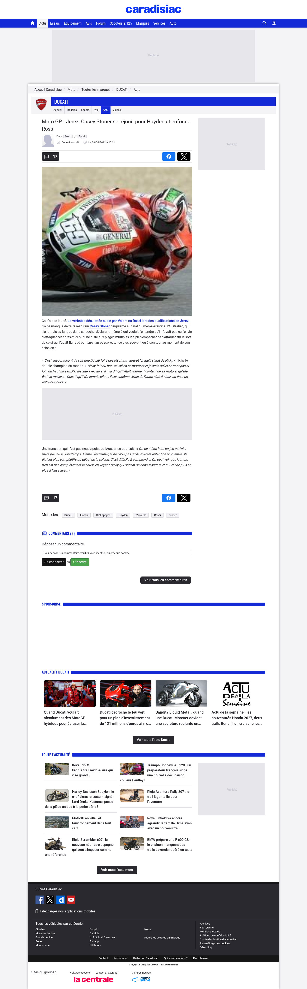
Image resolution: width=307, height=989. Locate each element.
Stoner (173, 515)
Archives (205, 923)
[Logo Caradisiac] (153, 16)
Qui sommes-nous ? (176, 958)
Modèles (72, 109)
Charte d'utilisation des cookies (218, 939)
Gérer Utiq (206, 947)
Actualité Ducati (55, 672)
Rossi (157, 515)
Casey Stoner (99, 326)
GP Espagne (103, 515)
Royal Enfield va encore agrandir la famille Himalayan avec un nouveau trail (169, 823)
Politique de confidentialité (215, 935)
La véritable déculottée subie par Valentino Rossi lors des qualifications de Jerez (128, 321)
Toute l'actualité (56, 754)
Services (159, 23)
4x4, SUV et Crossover (103, 937)
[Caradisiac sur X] (50, 900)
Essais (55, 23)
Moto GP (141, 515)
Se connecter (53, 562)
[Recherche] (264, 23)
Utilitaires (95, 945)
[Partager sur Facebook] (169, 155)
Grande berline (44, 937)
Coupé (93, 929)
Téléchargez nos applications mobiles (67, 911)
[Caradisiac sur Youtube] (71, 900)
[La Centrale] (93, 983)
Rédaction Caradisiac (145, 958)
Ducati (61, 101)
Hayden (123, 515)
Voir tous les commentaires (165, 580)
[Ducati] (41, 109)
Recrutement (200, 958)
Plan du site (207, 927)
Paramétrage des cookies (215, 943)
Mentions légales (210, 931)
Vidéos (117, 109)
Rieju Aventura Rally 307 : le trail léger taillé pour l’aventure (168, 797)
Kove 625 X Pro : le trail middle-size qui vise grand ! (93, 770)
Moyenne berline (45, 933)
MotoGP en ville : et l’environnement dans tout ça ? (91, 823)
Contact (103, 958)
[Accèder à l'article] (70, 693)
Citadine (40, 929)
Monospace (42, 945)
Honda (84, 515)
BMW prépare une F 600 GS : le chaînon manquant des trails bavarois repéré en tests (169, 845)
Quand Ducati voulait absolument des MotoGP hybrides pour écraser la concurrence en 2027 (64, 718)
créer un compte (120, 553)
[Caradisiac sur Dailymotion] (61, 900)
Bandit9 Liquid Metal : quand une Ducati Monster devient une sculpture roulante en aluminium (180, 718)
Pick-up (94, 941)
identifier (101, 553)
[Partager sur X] (184, 155)
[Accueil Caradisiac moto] (32, 23)
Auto (173, 23)
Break (39, 941)
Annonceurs (120, 958)
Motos (147, 929)
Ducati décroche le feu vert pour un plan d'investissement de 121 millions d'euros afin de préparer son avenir (125, 718)
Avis (89, 23)
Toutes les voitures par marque (162, 937)
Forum (101, 23)
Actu (42, 23)
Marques (142, 23)
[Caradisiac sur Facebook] (40, 900)
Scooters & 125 (121, 23)
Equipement (72, 23)
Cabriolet (95, 933)
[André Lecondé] (48, 146)
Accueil (57, 109)
